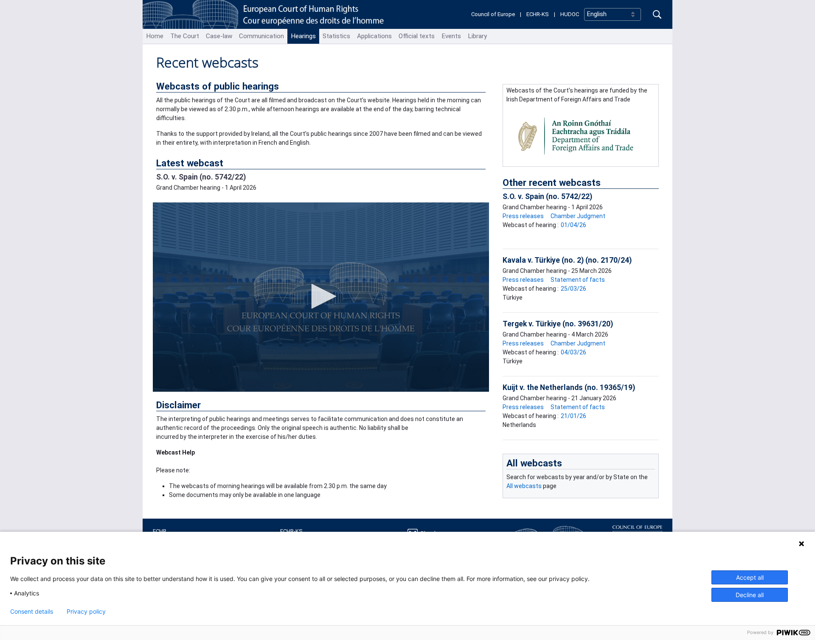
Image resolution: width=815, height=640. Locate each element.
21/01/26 (573, 416)
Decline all (750, 594)
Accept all (750, 577)
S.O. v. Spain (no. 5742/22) (201, 177)
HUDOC (569, 14)
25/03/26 (573, 288)
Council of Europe (493, 14)
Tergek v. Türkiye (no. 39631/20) (558, 324)
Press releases (523, 216)
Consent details (31, 611)
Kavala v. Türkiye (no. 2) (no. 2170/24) (567, 260)
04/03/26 (573, 352)
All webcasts (534, 463)
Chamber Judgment (578, 216)
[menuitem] (155, 36)
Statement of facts (578, 279)
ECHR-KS (537, 14)
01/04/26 (573, 225)
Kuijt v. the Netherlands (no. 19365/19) (569, 387)
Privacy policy (86, 611)
